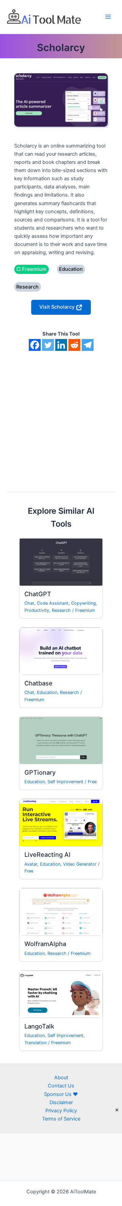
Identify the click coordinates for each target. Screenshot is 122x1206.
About (61, 1077)
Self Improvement (65, 781)
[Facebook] (35, 345)
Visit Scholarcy (57, 307)
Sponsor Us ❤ (61, 1094)
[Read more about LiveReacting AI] (61, 822)
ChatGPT (37, 594)
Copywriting (83, 603)
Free (92, 781)
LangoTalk (39, 1026)
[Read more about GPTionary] (61, 740)
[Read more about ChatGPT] (61, 562)
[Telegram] (88, 345)
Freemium (85, 610)
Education (47, 692)
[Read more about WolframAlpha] (61, 912)
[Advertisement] (61, 415)
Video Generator (80, 864)
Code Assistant (52, 603)
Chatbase (38, 683)
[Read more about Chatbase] (61, 651)
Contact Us (61, 1086)
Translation (35, 1042)
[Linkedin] (61, 345)
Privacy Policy (61, 1111)
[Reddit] (74, 345)
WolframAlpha (45, 943)
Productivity (36, 610)
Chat (29, 603)
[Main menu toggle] (108, 17)
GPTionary (40, 772)
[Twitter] (48, 345)
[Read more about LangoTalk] (61, 994)
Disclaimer (61, 1102)
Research (61, 610)
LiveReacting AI (47, 854)
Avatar (30, 864)
